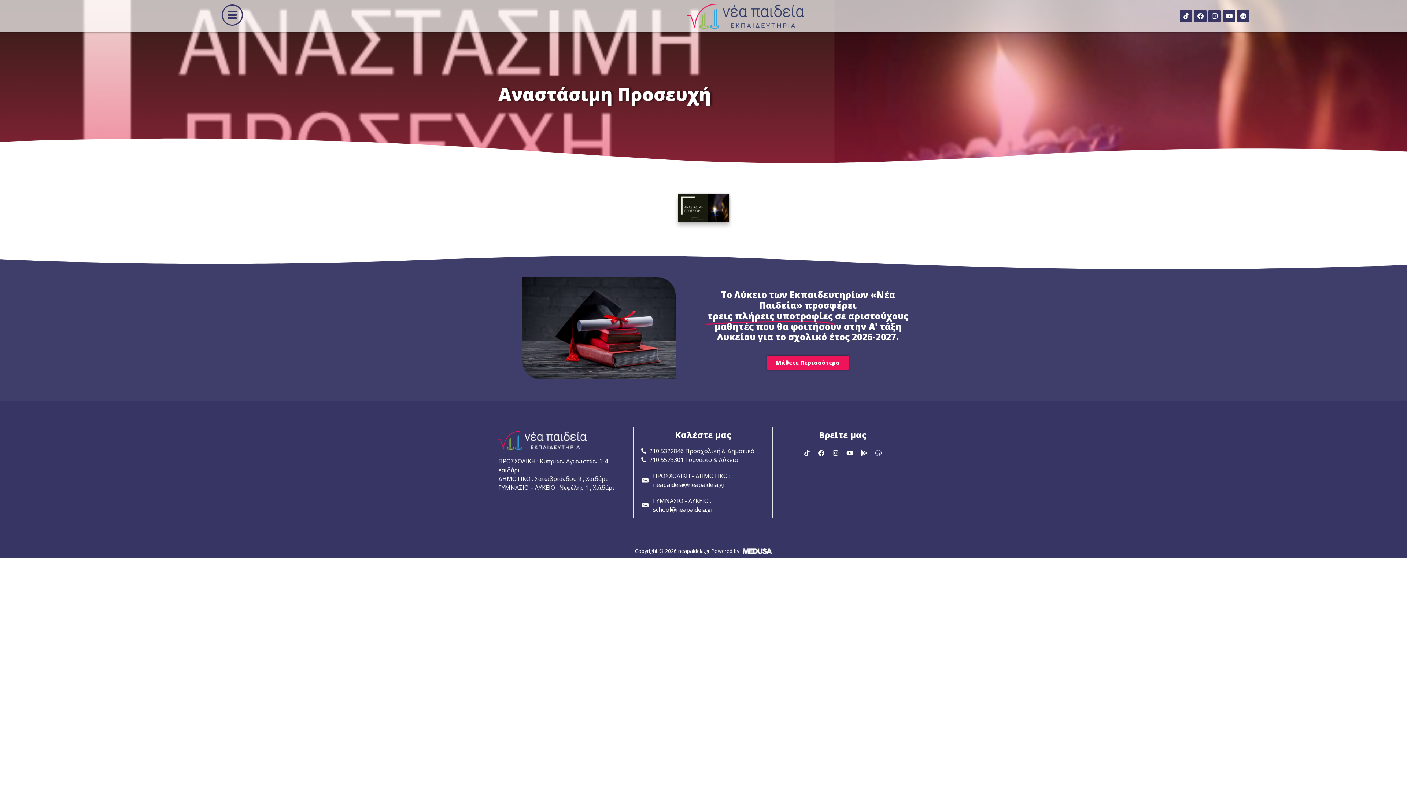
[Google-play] (864, 453)
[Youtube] (1229, 16)
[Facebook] (1200, 16)
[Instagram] (1214, 16)
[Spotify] (1243, 16)
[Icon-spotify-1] (878, 453)
